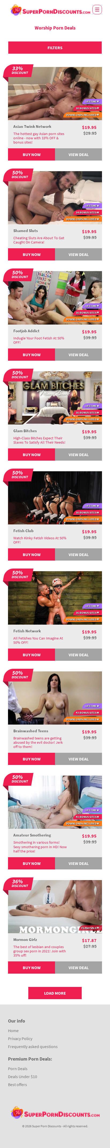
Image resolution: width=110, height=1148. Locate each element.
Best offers (17, 1084)
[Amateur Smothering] (55, 801)
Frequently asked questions (33, 1046)
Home (13, 1030)
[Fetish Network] (55, 597)
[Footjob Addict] (55, 297)
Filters (55, 47)
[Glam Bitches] (55, 397)
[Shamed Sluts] (55, 197)
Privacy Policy (20, 1038)
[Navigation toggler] (97, 9)
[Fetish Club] (55, 497)
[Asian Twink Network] (55, 93)
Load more (55, 993)
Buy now (32, 154)
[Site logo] (50, 10)
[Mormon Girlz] (55, 906)
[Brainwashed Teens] (55, 697)
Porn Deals (18, 1068)
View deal (79, 154)
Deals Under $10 (22, 1076)
